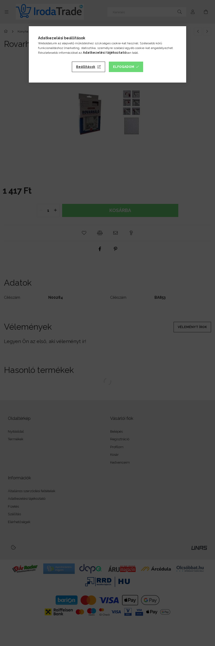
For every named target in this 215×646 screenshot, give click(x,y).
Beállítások (85, 67)
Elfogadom (123, 67)
